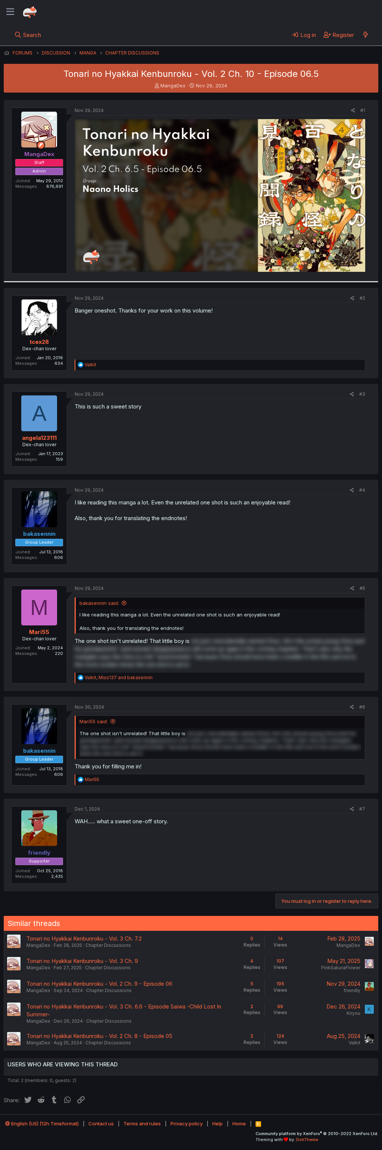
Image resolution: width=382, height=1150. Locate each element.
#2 (362, 298)
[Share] (353, 110)
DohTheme (307, 1139)
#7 (362, 809)
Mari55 (39, 631)
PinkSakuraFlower (340, 967)
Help (217, 1123)
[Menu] (10, 12)
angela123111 (39, 437)
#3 (362, 394)
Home (239, 1123)
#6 (362, 707)
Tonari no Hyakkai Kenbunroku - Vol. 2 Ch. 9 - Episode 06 (99, 983)
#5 (362, 588)
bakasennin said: (99, 603)
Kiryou (353, 1013)
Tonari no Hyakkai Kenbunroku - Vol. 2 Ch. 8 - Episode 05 (99, 1035)
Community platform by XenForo (317, 1133)
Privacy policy (186, 1123)
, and (119, 677)
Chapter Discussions (108, 945)
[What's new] (365, 35)
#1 (362, 110)
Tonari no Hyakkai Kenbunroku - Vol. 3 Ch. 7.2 (84, 938)
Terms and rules (142, 1123)
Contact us (101, 1123)
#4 (362, 490)
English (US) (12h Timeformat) (44, 1123)
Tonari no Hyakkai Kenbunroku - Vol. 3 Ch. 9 (82, 960)
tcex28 (39, 341)
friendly (352, 990)
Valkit (354, 1042)
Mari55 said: (93, 721)
